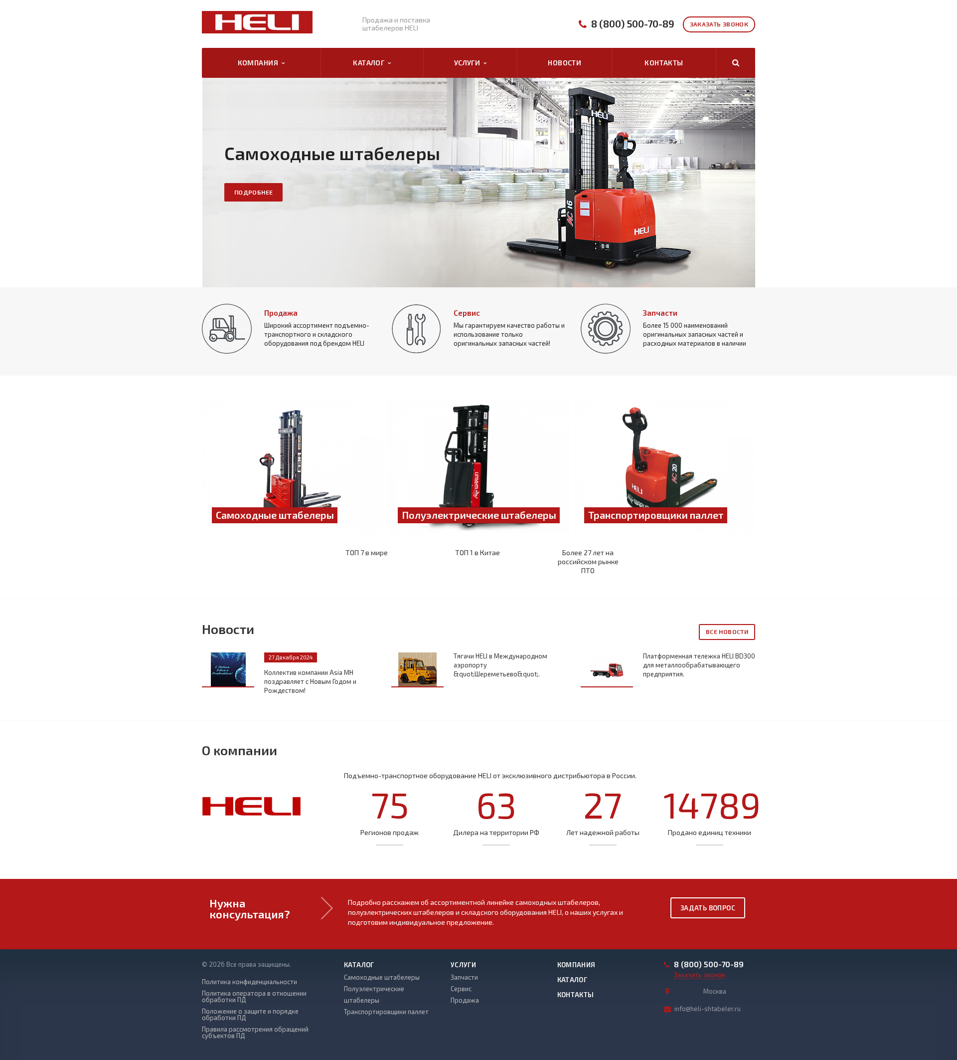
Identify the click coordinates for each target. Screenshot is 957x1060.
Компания (260, 62)
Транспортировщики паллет (386, 1012)
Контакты (663, 62)
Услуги (468, 62)
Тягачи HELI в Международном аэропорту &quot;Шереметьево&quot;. (500, 665)
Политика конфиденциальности (249, 982)
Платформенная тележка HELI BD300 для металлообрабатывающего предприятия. (699, 665)
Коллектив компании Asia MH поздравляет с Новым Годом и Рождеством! (310, 681)
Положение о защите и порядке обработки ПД (250, 1014)
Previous (30, 175)
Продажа (281, 312)
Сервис (467, 312)
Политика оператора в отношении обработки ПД (254, 996)
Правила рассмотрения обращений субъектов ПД (255, 1032)
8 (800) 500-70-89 (632, 23)
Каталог (370, 62)
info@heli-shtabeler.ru (707, 1009)
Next (927, 175)
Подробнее (253, 192)
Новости (564, 62)
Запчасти (660, 312)
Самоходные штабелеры (382, 977)
